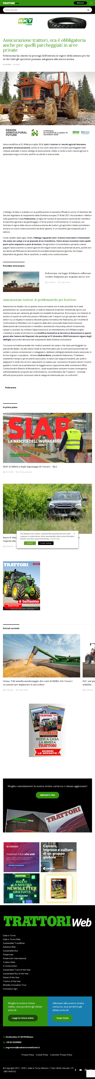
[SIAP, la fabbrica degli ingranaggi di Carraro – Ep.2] (47, 438)
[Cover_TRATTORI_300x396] (47, 585)
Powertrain (8, 954)
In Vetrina (21, 472)
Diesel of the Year (11, 977)
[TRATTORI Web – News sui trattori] (11, 3)
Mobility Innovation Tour (14, 985)
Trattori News (65, 282)
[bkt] (47, 21)
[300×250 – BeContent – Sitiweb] (21, 857)
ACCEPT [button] (30, 543)
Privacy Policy (28, 1054)
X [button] (74, 534)
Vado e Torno (9, 935)
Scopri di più (63, 1018)
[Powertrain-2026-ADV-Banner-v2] (59, 857)
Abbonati (80, 3)
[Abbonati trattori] (59, 888)
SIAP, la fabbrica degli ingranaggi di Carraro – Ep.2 (30, 466)
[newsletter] (21, 888)
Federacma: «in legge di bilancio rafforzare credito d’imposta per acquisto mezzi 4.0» (68, 275)
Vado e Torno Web (11, 939)
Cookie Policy (42, 1054)
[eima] (47, 132)
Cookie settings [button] (46, 543)
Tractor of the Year (12, 981)
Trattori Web (9, 962)
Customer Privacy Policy (61, 1054)
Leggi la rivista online (23, 1018)
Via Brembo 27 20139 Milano (19, 1037)
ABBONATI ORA (47, 795)
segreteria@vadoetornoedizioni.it (22, 1047)
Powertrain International (14, 958)
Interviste (28, 472)
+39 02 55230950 (13, 1042)
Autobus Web (9, 947)
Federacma (10, 387)
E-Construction (10, 966)
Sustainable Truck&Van (14, 943)
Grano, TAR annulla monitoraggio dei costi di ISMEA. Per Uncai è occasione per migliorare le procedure (38, 683)
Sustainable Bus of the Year (16, 973)
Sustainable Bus (10, 950)
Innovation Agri (10, 988)
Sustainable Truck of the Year (17, 969)
